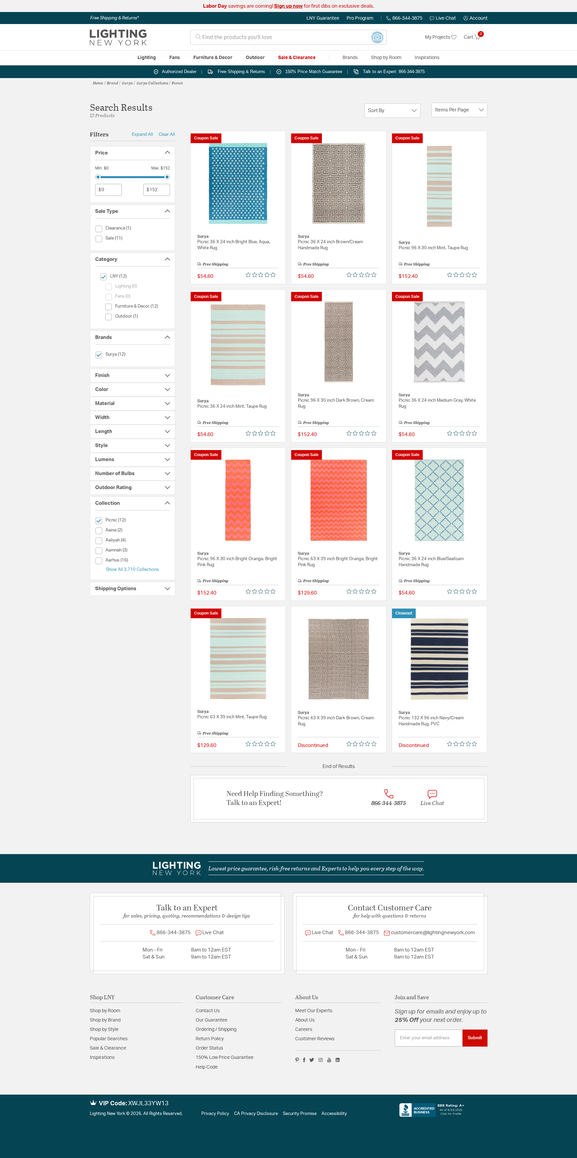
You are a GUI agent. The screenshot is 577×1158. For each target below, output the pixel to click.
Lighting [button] (147, 57)
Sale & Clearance (108, 1048)
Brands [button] (350, 57)
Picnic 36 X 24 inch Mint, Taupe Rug (232, 406)
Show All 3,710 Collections (132, 569)
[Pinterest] (297, 1060)
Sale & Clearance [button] (297, 57)
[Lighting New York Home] (118, 37)
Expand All (142, 134)
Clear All (167, 134)
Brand (112, 83)
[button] (475, 18)
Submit (475, 1038)
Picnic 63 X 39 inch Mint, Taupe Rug (232, 717)
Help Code (207, 1067)
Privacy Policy (215, 1114)
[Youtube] (329, 1060)
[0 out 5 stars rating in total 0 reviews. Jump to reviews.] (262, 275)
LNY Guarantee (323, 18)
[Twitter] (311, 1060)
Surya (127, 83)
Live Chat (446, 18)
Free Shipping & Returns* (114, 18)
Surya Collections (152, 83)
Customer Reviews (315, 1039)
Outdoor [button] (255, 57)
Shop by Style (104, 1029)
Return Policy (210, 1039)
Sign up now (288, 6)
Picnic (177, 83)
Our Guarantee (211, 1020)
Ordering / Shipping (216, 1029)
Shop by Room (105, 1011)
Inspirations (102, 1057)
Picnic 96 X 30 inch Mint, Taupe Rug (433, 248)
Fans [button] (174, 57)
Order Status (209, 1048)
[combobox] (288, 37)
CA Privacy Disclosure (256, 1114)
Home (98, 83)
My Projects (438, 37)
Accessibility (334, 1114)
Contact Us (208, 1011)
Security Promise (300, 1114)
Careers (303, 1029)
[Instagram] (320, 1060)
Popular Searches (109, 1039)
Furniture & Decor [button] (212, 57)
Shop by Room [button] (386, 57)
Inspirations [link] (427, 57)
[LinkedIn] (337, 1060)
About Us (305, 1020)
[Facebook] (304, 1060)
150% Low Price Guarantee (224, 1057)
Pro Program (360, 18)
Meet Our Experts (313, 1011)
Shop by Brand (105, 1020)
